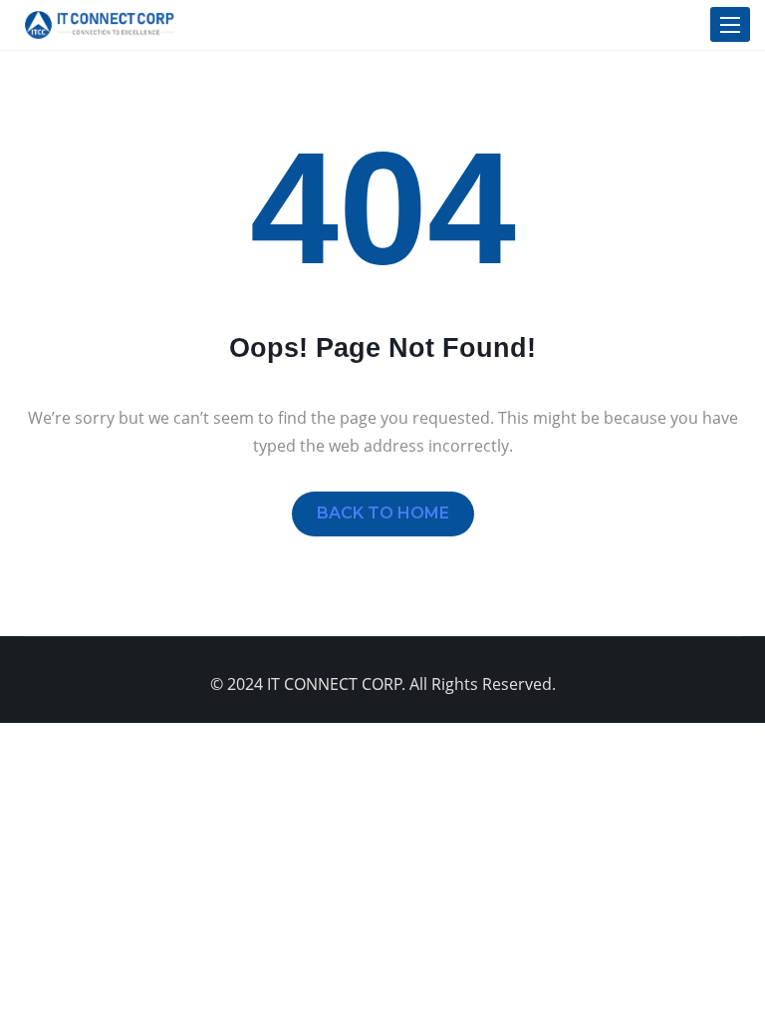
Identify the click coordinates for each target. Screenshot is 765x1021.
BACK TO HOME (383, 513)
